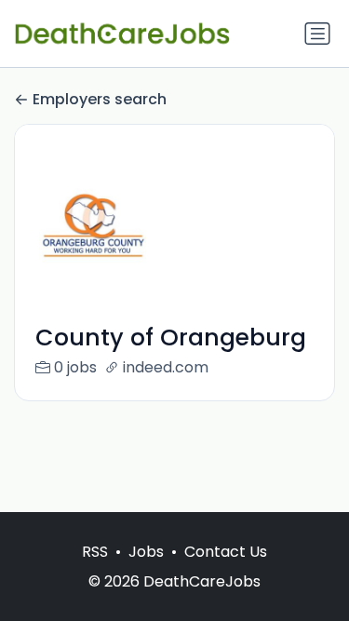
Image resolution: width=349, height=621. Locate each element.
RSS (95, 551)
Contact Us (225, 551)
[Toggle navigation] (317, 33)
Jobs (146, 551)
